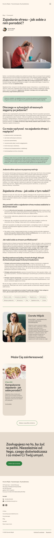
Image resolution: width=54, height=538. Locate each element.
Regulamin (48, 532)
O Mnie (4, 511)
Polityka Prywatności (39, 532)
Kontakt (5, 521)
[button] (50, 4)
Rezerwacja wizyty (7, 524)
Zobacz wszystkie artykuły (27, 423)
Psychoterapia (6, 516)
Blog (4, 519)
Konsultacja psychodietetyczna (10, 513)
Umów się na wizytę (14, 463)
